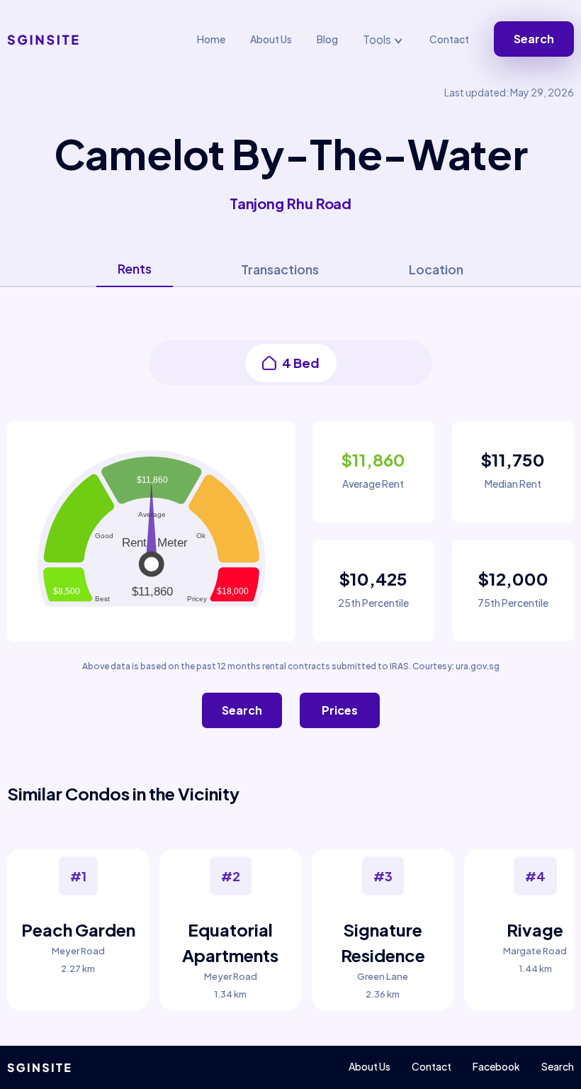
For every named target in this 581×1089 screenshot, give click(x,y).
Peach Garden (78, 929)
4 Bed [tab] (301, 362)
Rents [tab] (135, 268)
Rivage (535, 929)
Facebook (496, 1066)
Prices (340, 710)
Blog (327, 39)
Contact (449, 39)
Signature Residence (383, 942)
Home (211, 39)
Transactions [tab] (280, 269)
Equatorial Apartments (230, 942)
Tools (378, 39)
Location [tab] (436, 269)
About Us (271, 39)
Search (534, 38)
